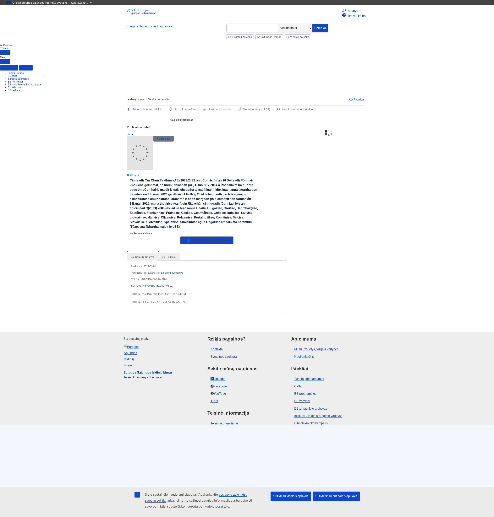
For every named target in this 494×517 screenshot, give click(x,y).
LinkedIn (219, 378)
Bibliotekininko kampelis (311, 423)
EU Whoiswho (15, 87)
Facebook (220, 386)
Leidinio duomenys (142, 257)
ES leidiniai (14, 90)
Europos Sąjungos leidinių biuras (149, 26)
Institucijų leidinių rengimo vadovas (318, 415)
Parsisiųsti (165, 138)
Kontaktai (217, 349)
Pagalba (359, 99)
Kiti (216, 401)
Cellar (298, 386)
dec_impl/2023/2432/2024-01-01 (155, 285)
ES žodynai (302, 401)
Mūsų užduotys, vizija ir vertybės (316, 349)
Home (130, 134)
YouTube (220, 393)
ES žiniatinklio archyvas (310, 408)
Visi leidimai (168, 257)
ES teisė (12, 75)
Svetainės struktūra (224, 356)
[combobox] (252, 28)
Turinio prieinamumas (309, 378)
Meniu (6, 48)
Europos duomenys (18, 78)
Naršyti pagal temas (269, 36)
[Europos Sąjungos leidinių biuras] (142, 13)
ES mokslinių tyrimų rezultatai (24, 84)
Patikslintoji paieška (240, 36)
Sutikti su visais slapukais (290, 496)
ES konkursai (15, 81)
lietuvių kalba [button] (357, 16)
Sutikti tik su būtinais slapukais (336, 496)
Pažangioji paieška (297, 36)
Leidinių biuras (16, 73)
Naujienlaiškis (304, 356)
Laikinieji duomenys (172, 272)
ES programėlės (305, 393)
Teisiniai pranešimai (224, 423)
